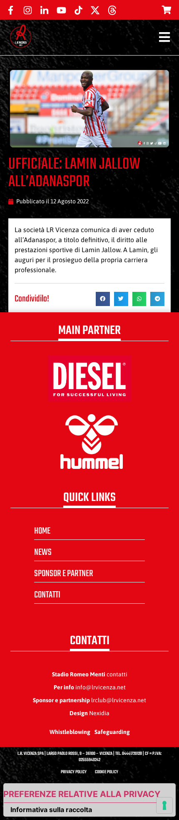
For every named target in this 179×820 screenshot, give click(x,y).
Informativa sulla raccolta (51, 809)
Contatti (47, 595)
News (43, 552)
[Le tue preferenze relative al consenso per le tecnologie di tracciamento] (164, 805)
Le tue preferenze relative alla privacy (82, 794)
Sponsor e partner (63, 574)
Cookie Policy (106, 772)
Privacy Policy (74, 772)
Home (42, 531)
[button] (103, 299)
